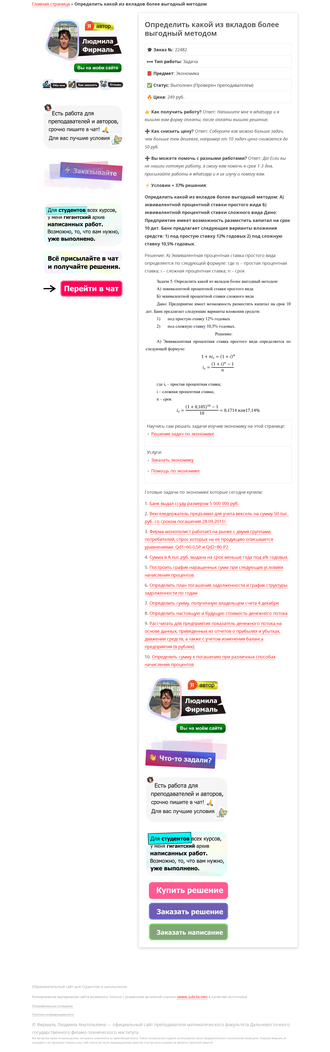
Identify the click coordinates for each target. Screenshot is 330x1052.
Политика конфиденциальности (53, 1014)
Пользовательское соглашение (52, 1006)
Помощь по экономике (175, 471)
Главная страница (51, 4)
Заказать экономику (172, 460)
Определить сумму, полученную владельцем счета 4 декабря (214, 603)
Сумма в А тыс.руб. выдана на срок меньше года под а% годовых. (219, 557)
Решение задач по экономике (182, 434)
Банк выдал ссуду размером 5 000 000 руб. (194, 503)
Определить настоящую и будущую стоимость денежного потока (218, 613)
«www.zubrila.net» (192, 996)
